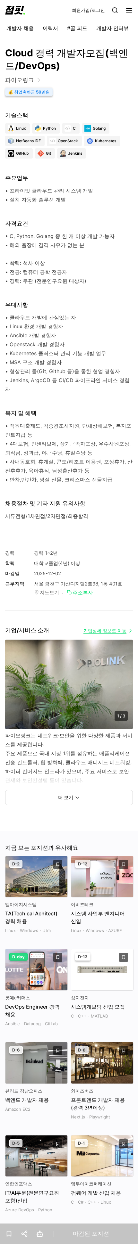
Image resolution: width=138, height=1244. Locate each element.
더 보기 (65, 797)
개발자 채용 (20, 28)
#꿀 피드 (77, 28)
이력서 (50, 28)
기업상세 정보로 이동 (104, 630)
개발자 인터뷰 (112, 28)
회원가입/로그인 (88, 10)
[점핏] (15, 10)
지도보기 (49, 592)
